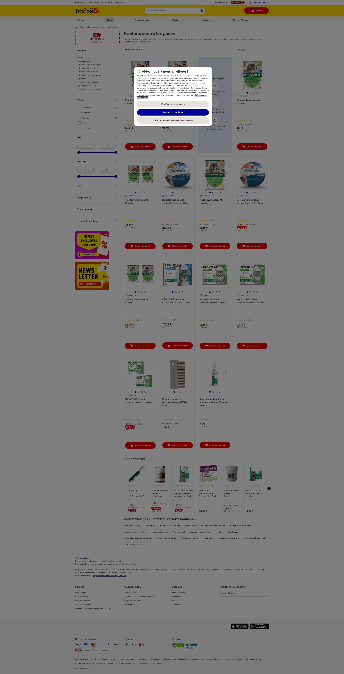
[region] (173, 96)
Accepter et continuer (173, 112)
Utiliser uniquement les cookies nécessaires (173, 120)
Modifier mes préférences (173, 104)
